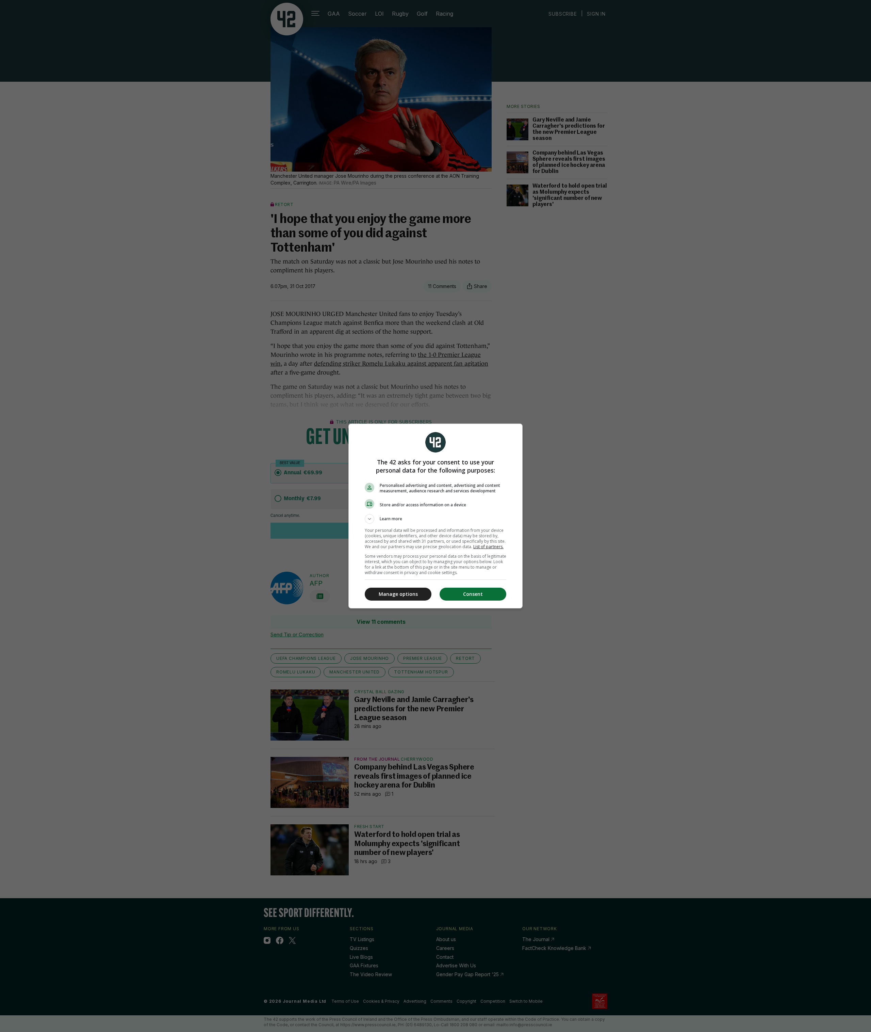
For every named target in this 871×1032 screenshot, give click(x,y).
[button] (435, 519)
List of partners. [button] (488, 547)
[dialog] (435, 516)
